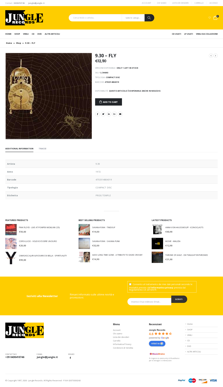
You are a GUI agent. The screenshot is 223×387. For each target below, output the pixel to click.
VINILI (26, 34)
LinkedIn (108, 114)
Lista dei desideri (180, 3)
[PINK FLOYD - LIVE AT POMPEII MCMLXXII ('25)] (11, 229)
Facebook (97, 114)
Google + (114, 114)
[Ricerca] (149, 17)
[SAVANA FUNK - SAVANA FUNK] (84, 243)
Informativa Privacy (122, 344)
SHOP (17, 34)
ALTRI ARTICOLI (52, 34)
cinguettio (103, 114)
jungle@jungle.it (47, 357)
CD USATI (176, 34)
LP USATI (188, 34)
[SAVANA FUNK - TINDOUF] (84, 229)
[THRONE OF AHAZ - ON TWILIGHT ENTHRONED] (157, 257)
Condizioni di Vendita (123, 347)
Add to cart (110, 102)
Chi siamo (162, 3)
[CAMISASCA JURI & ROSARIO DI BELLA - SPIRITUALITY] (11, 258)
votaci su (155, 343)
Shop (18, 43)
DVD (39, 34)
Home (8, 34)
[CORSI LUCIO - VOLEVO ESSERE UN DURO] (11, 243)
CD (33, 34)
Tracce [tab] (42, 148)
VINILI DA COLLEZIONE (207, 34)
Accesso (213, 3)
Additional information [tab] (19, 148)
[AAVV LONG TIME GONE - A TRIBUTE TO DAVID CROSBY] (84, 257)
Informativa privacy (162, 287)
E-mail (120, 114)
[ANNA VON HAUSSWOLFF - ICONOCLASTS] (157, 229)
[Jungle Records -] (24, 17)
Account (146, 3)
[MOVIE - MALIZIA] (157, 243)
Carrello (199, 3)
